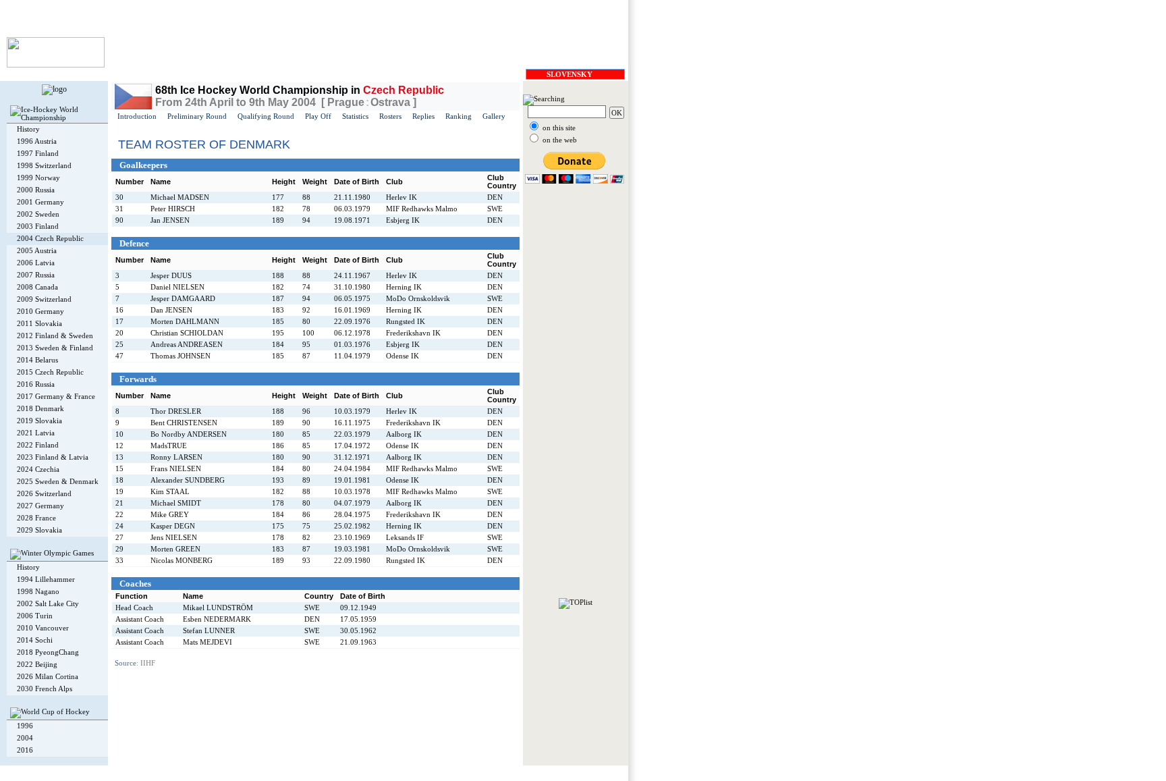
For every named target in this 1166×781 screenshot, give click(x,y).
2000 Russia (36, 190)
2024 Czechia (38, 469)
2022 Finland (38, 445)
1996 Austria (37, 141)
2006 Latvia (36, 263)
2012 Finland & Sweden (55, 335)
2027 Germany (40, 506)
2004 (25, 738)
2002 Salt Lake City (48, 603)
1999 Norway (38, 177)
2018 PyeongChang (48, 652)
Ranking (458, 116)
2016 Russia (36, 384)
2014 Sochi (35, 640)
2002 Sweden (38, 214)
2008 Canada (37, 287)
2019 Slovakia (39, 420)
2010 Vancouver (43, 628)
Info (239, 771)
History (28, 129)
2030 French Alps (44, 688)
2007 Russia (36, 275)
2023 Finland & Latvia (52, 457)
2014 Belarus (37, 360)
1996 (25, 726)
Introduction (137, 116)
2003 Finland (38, 226)
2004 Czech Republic (50, 238)
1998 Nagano (38, 591)
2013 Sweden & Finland (55, 348)
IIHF (147, 663)
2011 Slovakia (39, 323)
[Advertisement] (575, 395)
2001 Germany (40, 202)
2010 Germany (40, 311)
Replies (423, 116)
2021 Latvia (36, 433)
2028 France (36, 518)
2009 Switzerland (44, 299)
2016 (25, 750)
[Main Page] (56, 65)
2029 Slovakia (39, 530)
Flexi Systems (207, 771)
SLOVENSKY (569, 74)
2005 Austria (37, 250)
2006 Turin (35, 616)
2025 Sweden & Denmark (58, 481)
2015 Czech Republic (50, 372)
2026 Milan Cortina (47, 676)
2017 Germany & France (56, 396)
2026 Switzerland (44, 493)
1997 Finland (38, 153)
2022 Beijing (37, 664)
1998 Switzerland (44, 165)
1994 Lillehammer (46, 579)
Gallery (493, 116)
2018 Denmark (40, 408)
